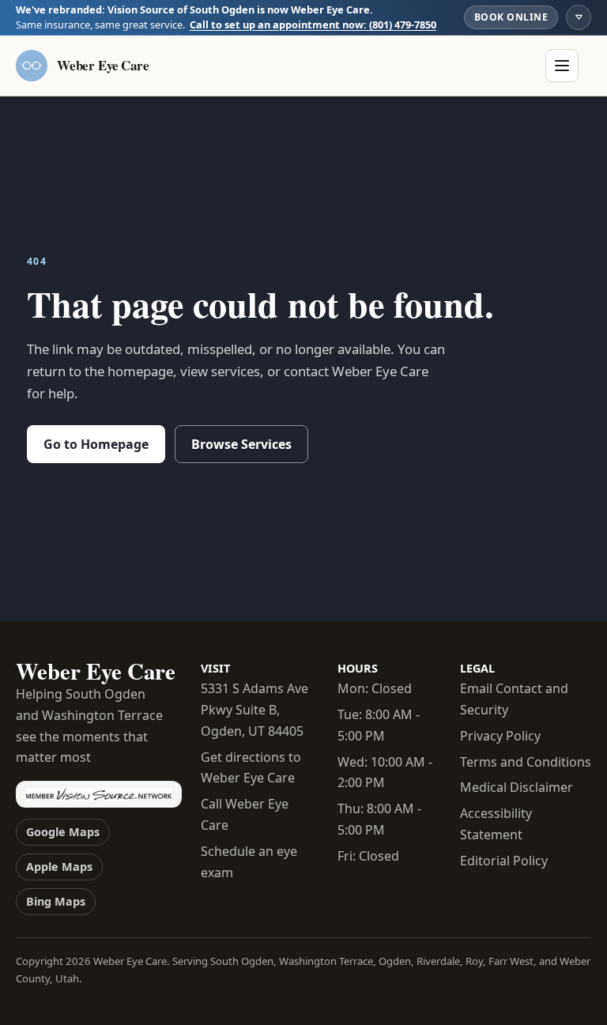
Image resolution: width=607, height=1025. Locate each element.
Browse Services (241, 444)
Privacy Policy (500, 735)
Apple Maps (59, 866)
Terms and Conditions (525, 762)
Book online (511, 17)
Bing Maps (55, 901)
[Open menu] (562, 65)
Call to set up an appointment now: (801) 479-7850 (313, 24)
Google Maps (63, 831)
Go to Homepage (96, 444)
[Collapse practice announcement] (578, 17)
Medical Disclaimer (516, 787)
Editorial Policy (504, 860)
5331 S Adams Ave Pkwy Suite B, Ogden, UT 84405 (254, 710)
